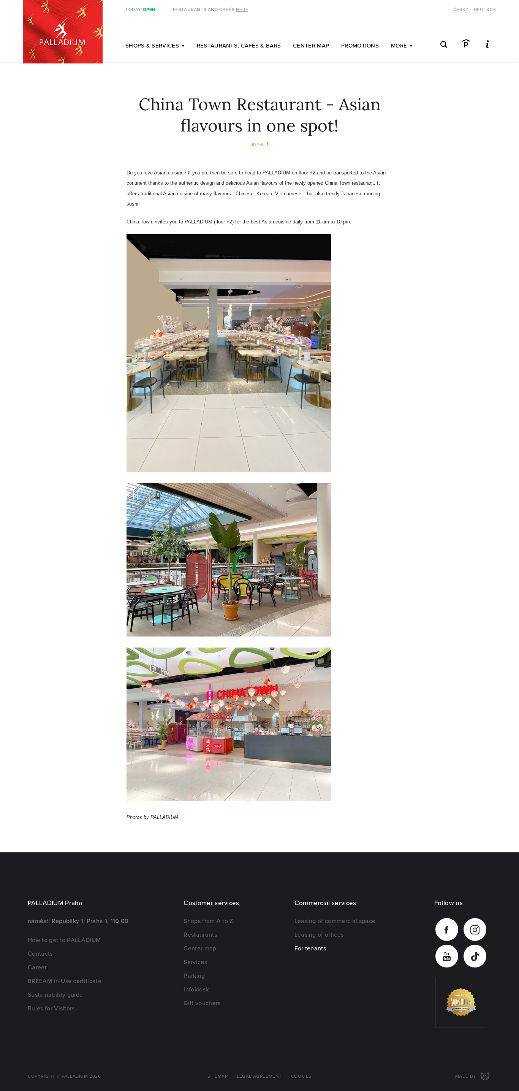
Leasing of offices (319, 935)
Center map (311, 45)
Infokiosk (196, 989)
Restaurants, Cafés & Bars (239, 45)
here (242, 10)
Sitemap (217, 1076)
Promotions (360, 45)
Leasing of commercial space (335, 921)
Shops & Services (152, 45)
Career (37, 967)
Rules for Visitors (51, 1008)
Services (195, 962)
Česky (460, 10)
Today (140, 10)
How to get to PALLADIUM (64, 940)
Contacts (40, 954)
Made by (466, 1076)
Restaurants (200, 935)
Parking (194, 976)
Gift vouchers (202, 1003)
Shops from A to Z (208, 921)
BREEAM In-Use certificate (64, 981)
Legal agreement (259, 1076)
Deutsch (485, 10)
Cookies (301, 1076)
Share (257, 144)
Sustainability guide (55, 995)
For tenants (310, 948)
